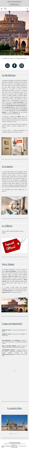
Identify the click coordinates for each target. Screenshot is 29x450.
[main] (14, 58)
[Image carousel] (14, 424)
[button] (1, 9)
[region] (14, 3)
